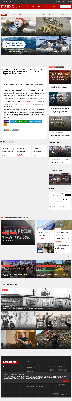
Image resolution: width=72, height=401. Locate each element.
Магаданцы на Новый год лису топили (12, 324)
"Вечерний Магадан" (63, 369)
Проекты (46, 6)
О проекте (51, 370)
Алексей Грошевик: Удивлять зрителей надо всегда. (15, 344)
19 (57, 204)
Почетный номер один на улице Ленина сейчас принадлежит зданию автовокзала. (23, 308)
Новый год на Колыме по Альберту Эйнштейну (49, 323)
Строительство (6, 76)
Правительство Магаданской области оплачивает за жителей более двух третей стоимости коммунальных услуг (18, 31)
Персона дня (54, 142)
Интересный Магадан (36, 121)
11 (54, 201)
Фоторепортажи (55, 170)
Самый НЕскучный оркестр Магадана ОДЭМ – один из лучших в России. (17, 346)
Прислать (54, 6)
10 (50, 201)
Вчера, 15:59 (58, 228)
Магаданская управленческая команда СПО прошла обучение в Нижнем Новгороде (62, 247)
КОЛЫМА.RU (7, 6)
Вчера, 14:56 (41, 251)
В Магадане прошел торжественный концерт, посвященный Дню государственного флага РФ (60, 179)
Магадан (32, 6)
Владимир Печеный (30, 101)
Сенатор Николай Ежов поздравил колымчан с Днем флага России (45, 234)
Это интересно (24, 217)
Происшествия (13, 233)
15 (66, 201)
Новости (24, 6)
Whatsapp (20, 121)
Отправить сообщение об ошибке (18, 81)
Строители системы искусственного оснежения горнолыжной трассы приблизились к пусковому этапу (8, 149)
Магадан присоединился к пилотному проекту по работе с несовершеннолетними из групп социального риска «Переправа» (17, 274)
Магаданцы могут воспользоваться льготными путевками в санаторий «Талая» (54, 31)
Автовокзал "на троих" (9, 306)
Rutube (26, 121)
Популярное (52, 67)
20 (60, 204)
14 (63, 201)
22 (66, 204)
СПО (56, 252)
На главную (51, 366)
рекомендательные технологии (34, 378)
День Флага (41, 238)
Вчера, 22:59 (5, 233)
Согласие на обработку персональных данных (64, 384)
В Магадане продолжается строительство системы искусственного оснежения (39, 149)
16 (69, 201)
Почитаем (5, 290)
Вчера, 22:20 (41, 228)
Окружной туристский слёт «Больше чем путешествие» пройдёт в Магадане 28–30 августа (18, 50)
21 (63, 204)
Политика (17, 217)
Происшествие (10, 217)
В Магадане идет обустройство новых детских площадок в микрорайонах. (52, 274)
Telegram (13, 121)
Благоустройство (41, 265)
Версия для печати (7, 81)
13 (60, 201)
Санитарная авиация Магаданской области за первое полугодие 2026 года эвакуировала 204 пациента (53, 50)
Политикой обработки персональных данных (38, 377)
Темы (39, 6)
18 (54, 204)
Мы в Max (6, 121)
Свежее (3, 217)
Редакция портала (51, 368)
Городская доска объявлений (62, 371)
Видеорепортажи (6, 265)
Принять (65, 381)
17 (50, 204)
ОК (6, 124)
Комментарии (60, 67)
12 (57, 201)
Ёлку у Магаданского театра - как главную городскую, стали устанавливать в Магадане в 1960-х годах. (18, 327)
